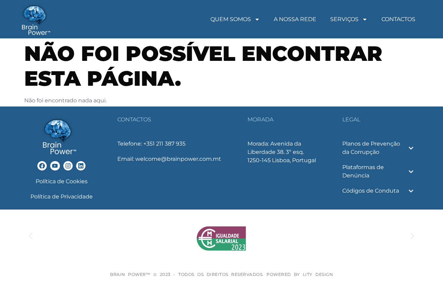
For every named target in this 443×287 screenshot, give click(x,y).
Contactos (398, 19)
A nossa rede (295, 19)
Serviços (344, 19)
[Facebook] (42, 165)
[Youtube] (55, 165)
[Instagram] (68, 165)
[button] (30, 236)
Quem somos (230, 19)
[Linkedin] (80, 165)
